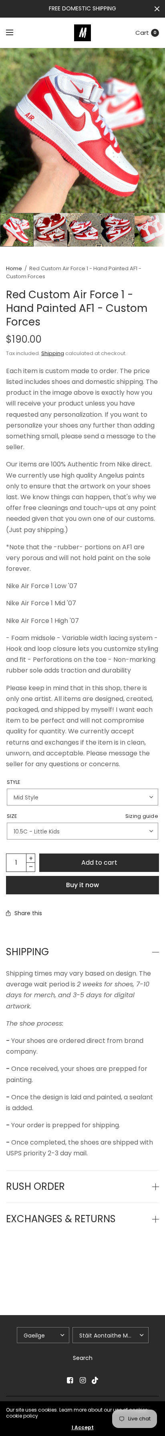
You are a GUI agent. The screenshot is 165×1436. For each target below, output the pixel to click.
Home (14, 268)
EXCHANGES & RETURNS (61, 1219)
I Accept (83, 1427)
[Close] (157, 9)
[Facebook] (69, 1380)
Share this (28, 913)
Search (83, 1358)
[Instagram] (82, 1380)
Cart (142, 32)
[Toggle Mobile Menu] (15, 33)
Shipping (52, 353)
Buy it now (82, 885)
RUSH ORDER (35, 1186)
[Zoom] (82, 130)
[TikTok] (95, 1380)
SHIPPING (27, 952)
